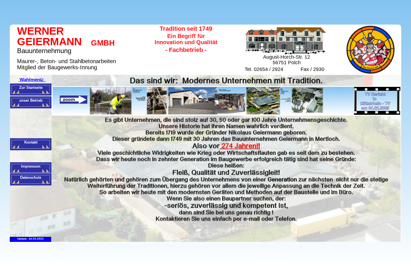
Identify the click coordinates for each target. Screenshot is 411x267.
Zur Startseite (30, 87)
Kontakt (30, 142)
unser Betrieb (30, 100)
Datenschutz (30, 177)
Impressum (31, 166)
